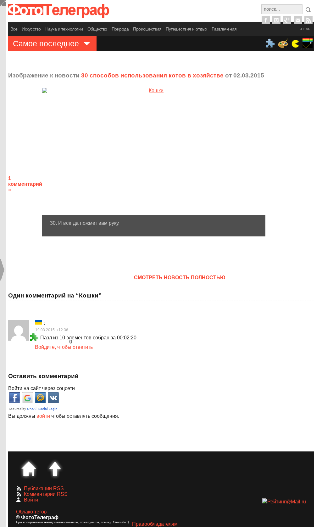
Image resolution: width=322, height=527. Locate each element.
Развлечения (224, 28)
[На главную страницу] (28, 468)
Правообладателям (155, 524)
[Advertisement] (295, 179)
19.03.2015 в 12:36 (51, 330)
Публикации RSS (44, 488)
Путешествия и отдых (186, 28)
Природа (120, 28)
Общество (97, 28)
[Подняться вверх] (55, 468)
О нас (305, 29)
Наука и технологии (64, 28)
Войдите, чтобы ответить (64, 347)
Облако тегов (31, 511)
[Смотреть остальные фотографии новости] (153, 151)
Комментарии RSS (46, 494)
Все (14, 28)
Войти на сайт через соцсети (41, 388)
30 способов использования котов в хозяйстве (152, 75)
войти (43, 416)
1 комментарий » (25, 184)
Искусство (31, 28)
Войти (31, 499)
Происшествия (147, 28)
